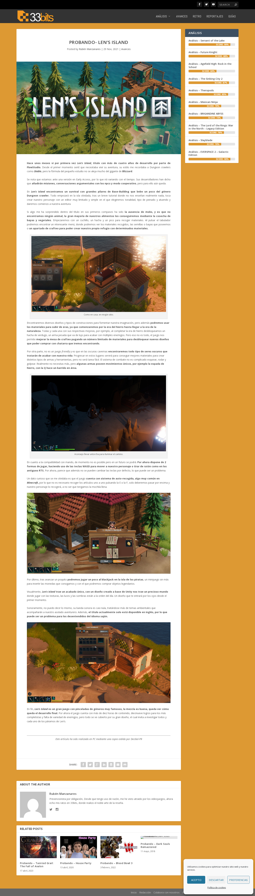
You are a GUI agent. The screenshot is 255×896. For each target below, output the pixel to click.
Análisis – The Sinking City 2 (205, 78)
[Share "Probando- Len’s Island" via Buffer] (111, 764)
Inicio (134, 892)
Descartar (216, 880)
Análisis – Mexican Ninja (203, 102)
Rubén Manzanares (90, 49)
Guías (232, 16)
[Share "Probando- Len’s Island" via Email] (117, 764)
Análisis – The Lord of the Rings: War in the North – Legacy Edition (211, 127)
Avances (182, 16)
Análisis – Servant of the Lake (206, 40)
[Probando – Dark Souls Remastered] (159, 837)
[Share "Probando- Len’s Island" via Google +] (97, 764)
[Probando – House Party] (78, 847)
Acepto (196, 880)
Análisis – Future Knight (203, 52)
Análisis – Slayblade (200, 140)
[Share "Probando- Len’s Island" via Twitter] (90, 764)
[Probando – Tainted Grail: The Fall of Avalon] (38, 847)
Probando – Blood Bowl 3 (116, 863)
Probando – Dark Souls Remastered (155, 845)
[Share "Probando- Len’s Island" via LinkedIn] (104, 764)
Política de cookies (216, 887)
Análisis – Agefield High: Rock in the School (210, 65)
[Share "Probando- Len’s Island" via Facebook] (83, 764)
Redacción (145, 892)
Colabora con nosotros (167, 892)
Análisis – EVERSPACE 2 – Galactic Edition (208, 153)
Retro (197, 16)
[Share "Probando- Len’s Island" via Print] (124, 764)
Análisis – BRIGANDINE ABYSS (206, 113)
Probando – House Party (75, 863)
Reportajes (215, 16)
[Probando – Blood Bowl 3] (118, 847)
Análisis (161, 16)
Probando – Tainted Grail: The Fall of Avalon (37, 864)
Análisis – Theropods (201, 90)
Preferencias (238, 880)
